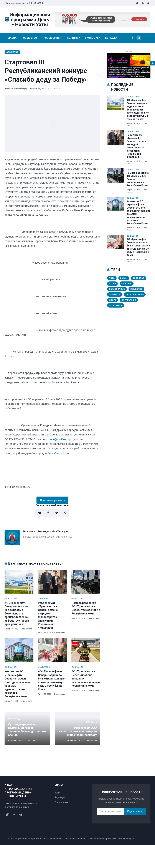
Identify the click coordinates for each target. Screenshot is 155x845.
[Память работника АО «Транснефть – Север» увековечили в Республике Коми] (85, 582)
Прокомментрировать (52, 500)
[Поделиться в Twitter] (56, 513)
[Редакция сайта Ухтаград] (12, 544)
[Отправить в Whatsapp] (65, 513)
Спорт (112, 300)
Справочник (129, 300)
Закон (123, 278)
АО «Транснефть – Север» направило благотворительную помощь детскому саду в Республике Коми (138, 247)
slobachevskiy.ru (126, 838)
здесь (57, 448)
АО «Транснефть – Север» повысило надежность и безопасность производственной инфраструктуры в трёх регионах (17, 613)
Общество (30, 38)
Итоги (112, 283)
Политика (73, 38)
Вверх (144, 838)
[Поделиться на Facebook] (48, 513)
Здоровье (138, 278)
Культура (126, 283)
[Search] (138, 37)
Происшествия (52, 38)
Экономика (92, 38)
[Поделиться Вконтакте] (39, 513)
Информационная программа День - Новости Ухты (37, 838)
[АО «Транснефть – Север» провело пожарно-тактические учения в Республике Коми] (85, 650)
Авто (112, 278)
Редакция (60, 797)
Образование (117, 289)
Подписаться (134, 811)
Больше (110, 38)
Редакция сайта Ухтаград (16, 89)
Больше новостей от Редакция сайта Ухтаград (47, 537)
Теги (57, 792)
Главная (12, 38)
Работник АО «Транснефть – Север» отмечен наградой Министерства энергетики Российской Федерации (136, 146)
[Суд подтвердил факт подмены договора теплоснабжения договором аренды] (27, 728)
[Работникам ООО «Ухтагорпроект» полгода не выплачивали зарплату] (77, 728)
